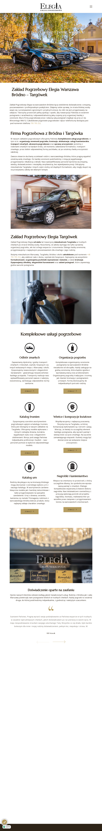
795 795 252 (36, 123)
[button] (42, 644)
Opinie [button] (8, 827)
